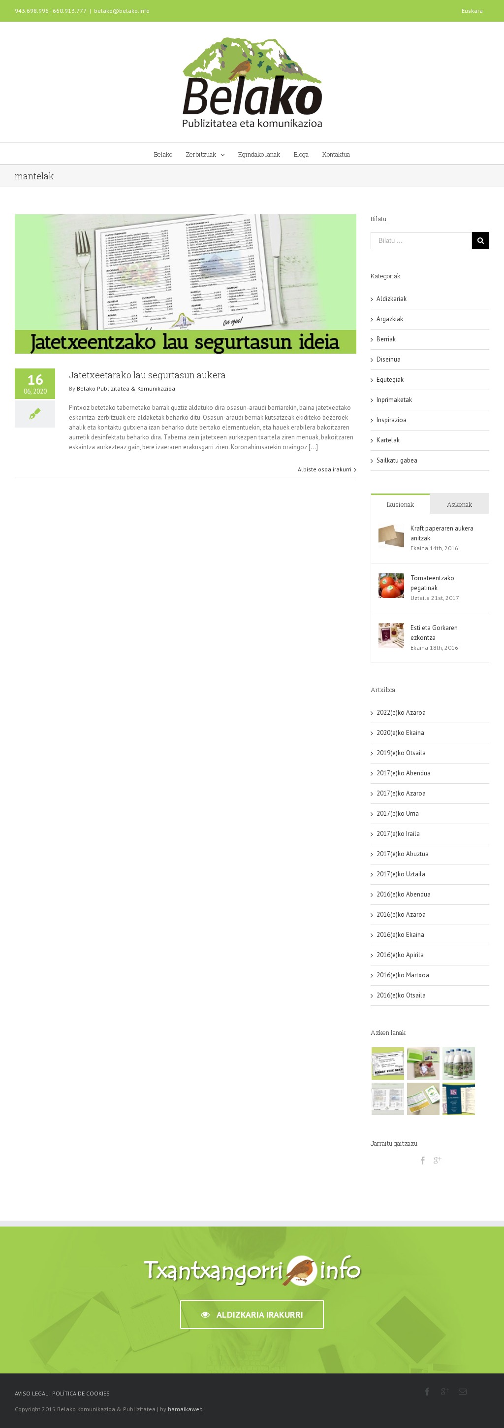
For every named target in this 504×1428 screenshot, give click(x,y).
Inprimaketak (394, 400)
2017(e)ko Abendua (404, 773)
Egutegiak (390, 379)
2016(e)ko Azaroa (401, 914)
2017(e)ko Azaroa (401, 793)
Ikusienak (400, 504)
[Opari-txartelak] (388, 1063)
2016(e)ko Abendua (404, 894)
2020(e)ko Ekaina (400, 733)
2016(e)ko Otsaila (401, 995)
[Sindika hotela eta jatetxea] (458, 1099)
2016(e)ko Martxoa (403, 975)
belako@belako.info (122, 10)
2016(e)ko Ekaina (400, 934)
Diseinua (389, 359)
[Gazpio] (458, 1063)
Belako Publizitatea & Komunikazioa (126, 388)
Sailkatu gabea (397, 460)
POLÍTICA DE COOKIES (81, 1393)
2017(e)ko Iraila (398, 834)
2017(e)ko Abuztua (403, 854)
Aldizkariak (392, 299)
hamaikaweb (185, 1409)
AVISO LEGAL (31, 1393)
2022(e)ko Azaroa (401, 712)
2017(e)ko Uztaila (401, 874)
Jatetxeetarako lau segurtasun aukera (147, 375)
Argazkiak (390, 319)
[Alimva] (423, 1099)
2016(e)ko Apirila (400, 955)
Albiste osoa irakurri (324, 469)
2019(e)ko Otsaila (401, 753)
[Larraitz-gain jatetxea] (388, 1099)
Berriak (386, 339)
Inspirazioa (392, 420)
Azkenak (459, 504)
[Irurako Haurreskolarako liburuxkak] (423, 1063)
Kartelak (388, 440)
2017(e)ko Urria (398, 813)
